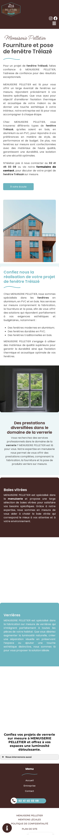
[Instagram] (51, 18)
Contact (29, 791)
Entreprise (30, 785)
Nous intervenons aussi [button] (19, 757)
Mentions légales (29, 819)
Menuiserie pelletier (29, 815)
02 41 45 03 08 (29, 800)
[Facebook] (55, 18)
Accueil (29, 780)
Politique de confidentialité (29, 823)
